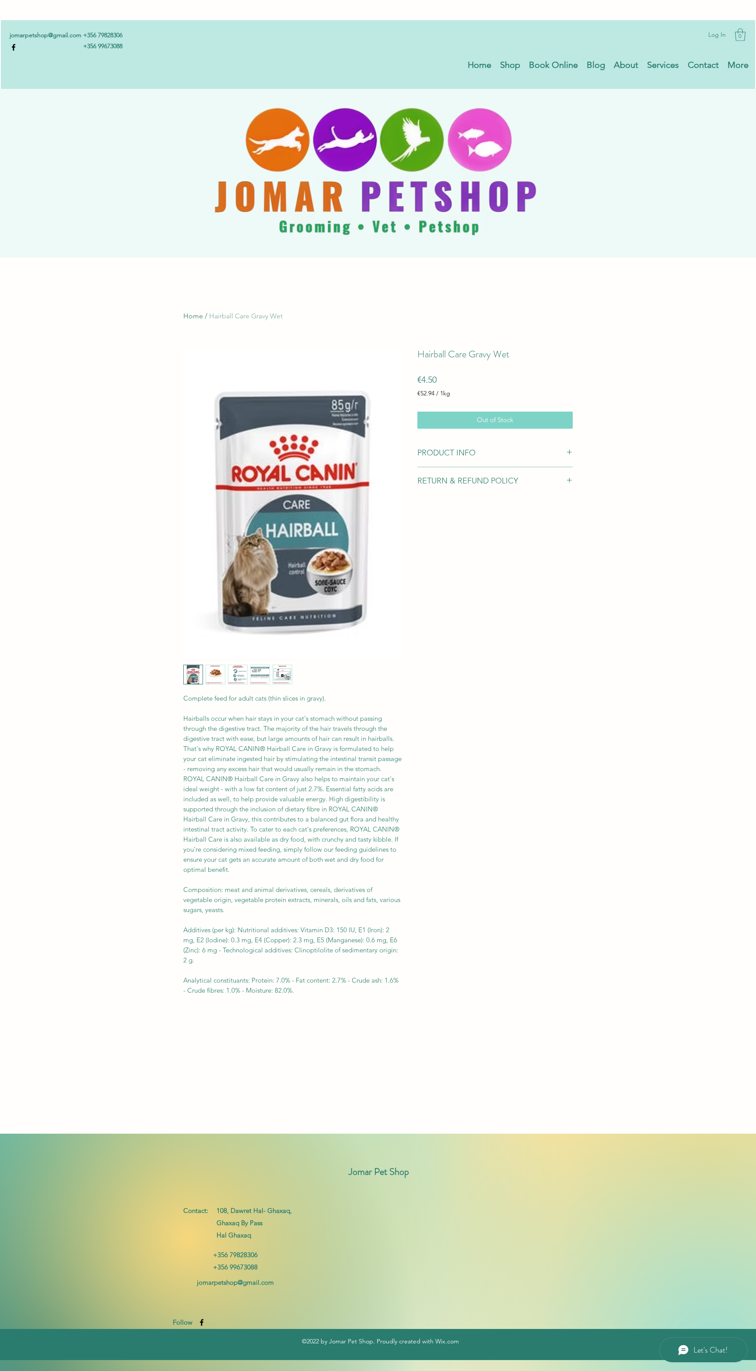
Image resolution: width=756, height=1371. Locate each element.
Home (193, 316)
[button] (740, 34)
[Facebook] (13, 47)
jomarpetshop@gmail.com (45, 35)
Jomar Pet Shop (379, 1171)
